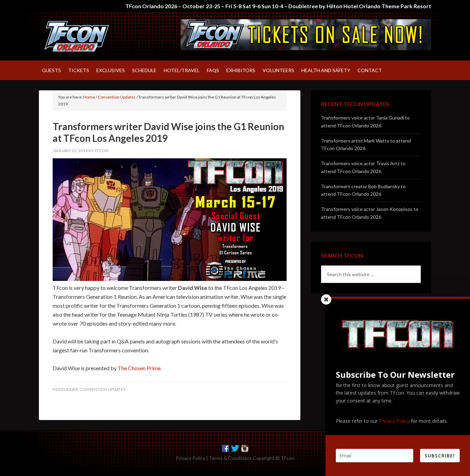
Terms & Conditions (230, 458)
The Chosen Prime (139, 368)
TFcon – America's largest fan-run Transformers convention (97, 36)
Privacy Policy (190, 458)
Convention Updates (102, 389)
